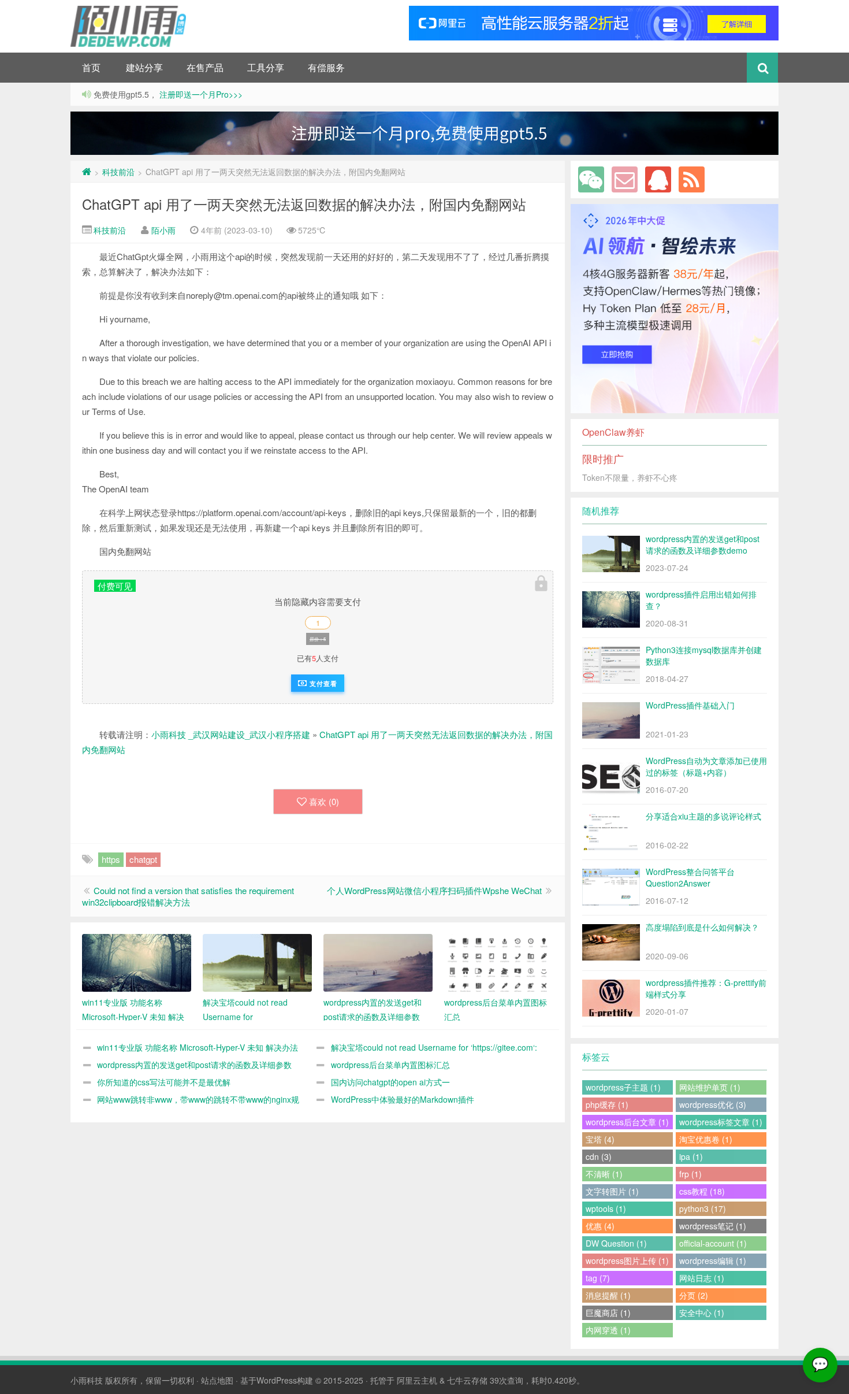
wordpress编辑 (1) (712, 1260)
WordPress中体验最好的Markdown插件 (402, 1099)
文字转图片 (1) (612, 1191)
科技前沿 (118, 171)
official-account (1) (713, 1243)
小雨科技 (86, 1380)
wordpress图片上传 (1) (627, 1260)
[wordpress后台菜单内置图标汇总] (498, 963)
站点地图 (217, 1380)
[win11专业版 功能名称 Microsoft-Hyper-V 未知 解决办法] (136, 963)
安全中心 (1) (701, 1312)
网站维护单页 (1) (709, 1087)
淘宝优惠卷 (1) (705, 1139)
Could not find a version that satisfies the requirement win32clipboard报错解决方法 (188, 896)
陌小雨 (163, 230)
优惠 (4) (600, 1226)
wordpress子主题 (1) (623, 1087)
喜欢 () (324, 801)
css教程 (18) (702, 1191)
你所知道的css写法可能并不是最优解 (163, 1082)
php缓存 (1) (607, 1104)
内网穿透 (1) (608, 1330)
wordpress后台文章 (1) (627, 1122)
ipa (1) (691, 1156)
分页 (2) (693, 1295)
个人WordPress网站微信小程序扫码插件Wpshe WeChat (434, 890)
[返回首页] (86, 171)
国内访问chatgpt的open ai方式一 (390, 1082)
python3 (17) (702, 1208)
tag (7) (598, 1278)
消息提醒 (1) (608, 1295)
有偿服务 (326, 67)
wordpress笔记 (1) (712, 1226)
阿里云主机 (417, 1380)
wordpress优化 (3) (712, 1104)
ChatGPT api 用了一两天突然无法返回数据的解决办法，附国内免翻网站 (304, 204)
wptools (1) (606, 1208)
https (111, 859)
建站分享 (144, 67)
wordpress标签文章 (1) (720, 1122)
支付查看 (322, 683)
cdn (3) (599, 1156)
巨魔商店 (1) (608, 1312)
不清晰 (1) (604, 1174)
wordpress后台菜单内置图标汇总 (390, 1064)
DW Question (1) (616, 1243)
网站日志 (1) (701, 1278)
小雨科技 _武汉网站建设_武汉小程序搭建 (230, 734)
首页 (91, 67)
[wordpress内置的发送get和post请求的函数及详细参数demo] (378, 963)
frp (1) (690, 1174)
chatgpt (143, 859)
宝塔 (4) (600, 1139)
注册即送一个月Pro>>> (200, 94)
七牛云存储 (467, 1380)
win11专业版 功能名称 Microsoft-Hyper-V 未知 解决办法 (197, 1047)
